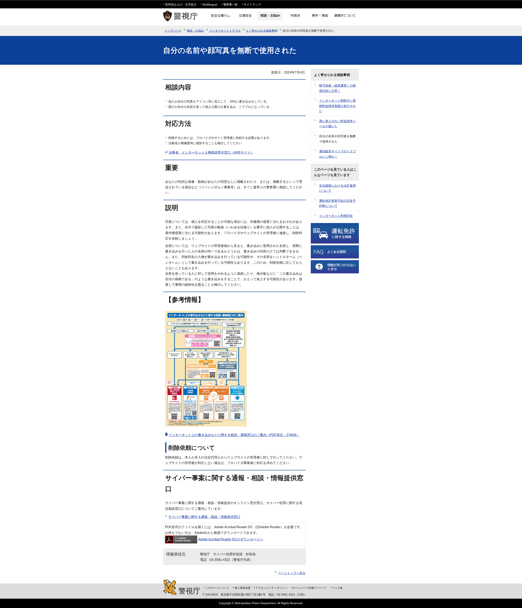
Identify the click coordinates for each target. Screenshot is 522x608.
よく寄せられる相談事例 (261, 30)
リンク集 (337, 587)
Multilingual (210, 4)
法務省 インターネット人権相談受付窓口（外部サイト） (211, 152)
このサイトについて (217, 587)
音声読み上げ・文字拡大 (181, 4)
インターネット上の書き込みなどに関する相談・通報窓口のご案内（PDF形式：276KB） (234, 435)
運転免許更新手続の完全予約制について (337, 203)
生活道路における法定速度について (337, 188)
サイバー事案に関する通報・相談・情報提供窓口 (204, 517)
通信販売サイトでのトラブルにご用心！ (337, 153)
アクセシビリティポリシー (271, 587)
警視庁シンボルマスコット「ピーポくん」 (169, 587)
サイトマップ (252, 4)
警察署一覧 (230, 4)
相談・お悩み (195, 30)
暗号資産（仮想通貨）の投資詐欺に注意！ (337, 88)
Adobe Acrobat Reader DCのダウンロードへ (230, 539)
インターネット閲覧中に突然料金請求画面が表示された (337, 106)
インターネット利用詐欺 (336, 216)
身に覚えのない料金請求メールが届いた (337, 123)
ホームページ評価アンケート (309, 587)
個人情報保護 (242, 587)
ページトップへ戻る (291, 573)
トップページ (172, 30)
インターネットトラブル (225, 30)
